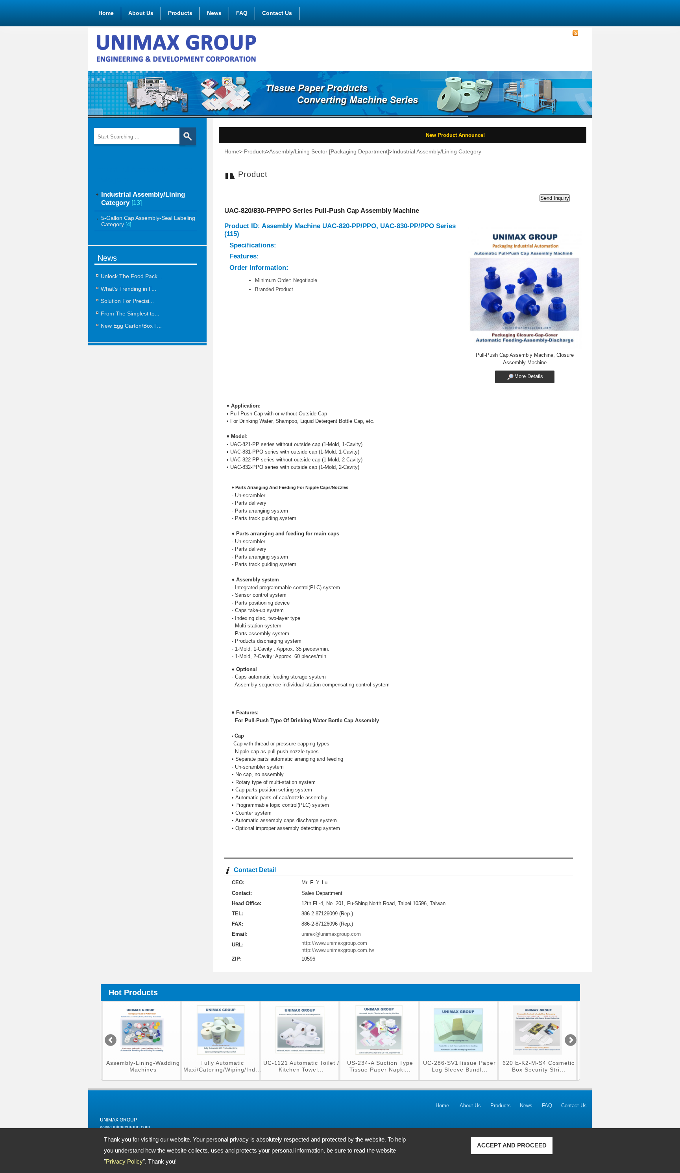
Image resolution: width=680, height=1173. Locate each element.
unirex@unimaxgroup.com (331, 934)
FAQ (242, 13)
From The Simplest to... (130, 313)
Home (106, 13)
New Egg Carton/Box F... (131, 326)
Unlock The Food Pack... (131, 276)
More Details (528, 376)
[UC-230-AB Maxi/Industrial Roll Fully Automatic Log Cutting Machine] (537, 1057)
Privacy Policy (124, 1161)
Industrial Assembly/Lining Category (436, 151)
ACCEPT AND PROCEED (512, 1145)
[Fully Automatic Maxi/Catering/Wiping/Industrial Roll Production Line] (141, 1057)
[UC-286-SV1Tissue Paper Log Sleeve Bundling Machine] (379, 1057)
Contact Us (277, 13)
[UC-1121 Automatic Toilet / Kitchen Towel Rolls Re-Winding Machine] (221, 1057)
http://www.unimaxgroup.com (334, 943)
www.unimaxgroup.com (125, 1126)
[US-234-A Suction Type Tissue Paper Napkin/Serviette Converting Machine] (300, 1057)
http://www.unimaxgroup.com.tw (337, 950)
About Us (140, 13)
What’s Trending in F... (128, 289)
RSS (575, 33)
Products (180, 13)
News (214, 13)
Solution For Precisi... (127, 301)
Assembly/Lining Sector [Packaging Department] (329, 151)
